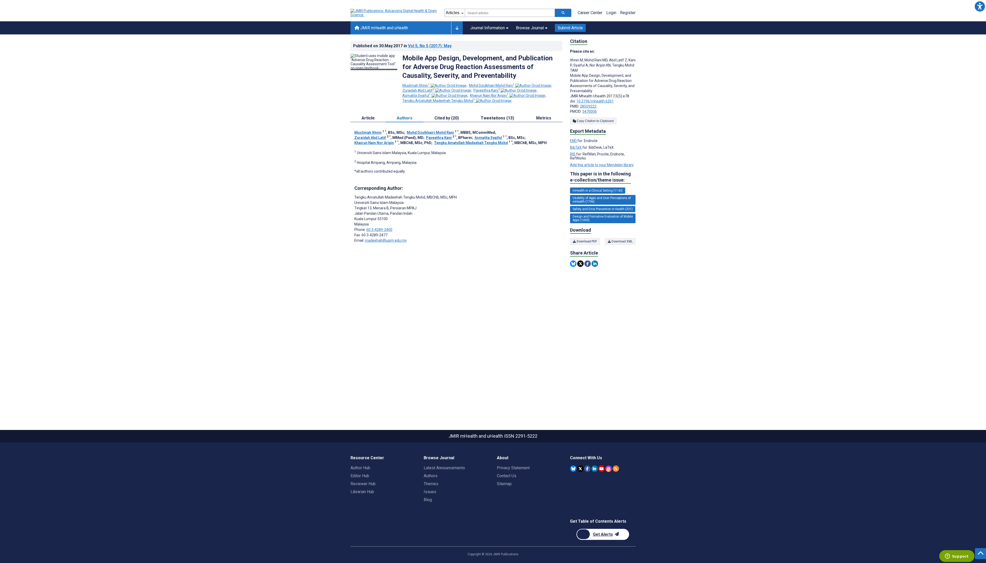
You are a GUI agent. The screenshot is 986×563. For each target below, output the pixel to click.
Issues (430, 491)
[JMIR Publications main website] (394, 13)
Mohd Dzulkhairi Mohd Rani (492, 85)
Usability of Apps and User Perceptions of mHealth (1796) (602, 199)
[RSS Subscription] (616, 468)
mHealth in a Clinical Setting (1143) (598, 190)
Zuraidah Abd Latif (418, 90)
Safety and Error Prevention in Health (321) (603, 209)
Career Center (590, 12)
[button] (979, 6)
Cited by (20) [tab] (446, 118)
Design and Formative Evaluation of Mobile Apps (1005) (603, 218)
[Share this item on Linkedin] (595, 263)
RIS (573, 154)
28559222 (588, 106)
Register (628, 12)
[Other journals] (457, 28)
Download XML (622, 241)
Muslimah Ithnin (416, 85)
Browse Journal (530, 27)
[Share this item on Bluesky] (573, 263)
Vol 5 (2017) (430, 45)
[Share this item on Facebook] (587, 263)
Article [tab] (368, 118)
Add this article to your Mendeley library (602, 165)
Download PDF (586, 241)
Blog (428, 499)
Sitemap (504, 483)
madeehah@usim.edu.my (386, 240)
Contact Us (506, 475)
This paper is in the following (600, 177)
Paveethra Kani (486, 90)
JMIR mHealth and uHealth (383, 27)
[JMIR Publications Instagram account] (608, 468)
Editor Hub (359, 475)
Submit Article (570, 27)
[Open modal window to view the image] (373, 69)
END (573, 141)
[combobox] (510, 13)
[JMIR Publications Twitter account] (580, 468)
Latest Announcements (444, 467)
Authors (431, 475)
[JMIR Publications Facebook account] (587, 468)
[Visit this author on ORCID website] (448, 85)
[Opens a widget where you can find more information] (956, 556)
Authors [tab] (404, 118)
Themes (431, 483)
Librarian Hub (362, 491)
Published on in (402, 45)
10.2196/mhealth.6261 (595, 101)
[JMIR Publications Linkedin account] (594, 468)
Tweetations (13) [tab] (497, 118)
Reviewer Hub (363, 483)
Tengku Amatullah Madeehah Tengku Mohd (438, 101)
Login (611, 12)
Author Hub (360, 467)
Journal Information (487, 27)
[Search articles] (563, 13)
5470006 (589, 111)
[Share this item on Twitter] (580, 263)
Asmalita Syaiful (416, 95)
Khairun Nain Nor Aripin (489, 95)
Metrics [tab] (543, 118)
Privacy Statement (513, 467)
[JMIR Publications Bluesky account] (573, 468)
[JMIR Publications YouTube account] (601, 468)
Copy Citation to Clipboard (595, 121)
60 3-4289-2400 (379, 230)
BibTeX (576, 147)
